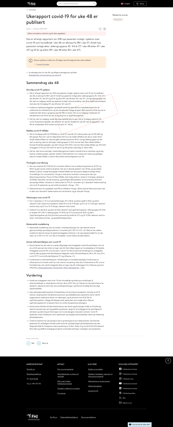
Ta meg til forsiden (42, 64)
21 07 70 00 (34, 379)
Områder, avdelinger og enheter (68, 388)
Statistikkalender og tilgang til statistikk (68, 375)
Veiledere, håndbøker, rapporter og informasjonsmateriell (100, 375)
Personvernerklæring (88, 417)
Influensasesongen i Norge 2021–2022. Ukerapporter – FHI (61, 267)
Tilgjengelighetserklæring (69, 417)
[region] (69, 62)
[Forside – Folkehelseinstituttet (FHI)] (31, 3)
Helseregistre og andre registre (99, 381)
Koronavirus (118, 19)
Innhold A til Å (93, 391)
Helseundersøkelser (95, 386)
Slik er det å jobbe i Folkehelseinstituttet (64, 382)
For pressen (61, 393)
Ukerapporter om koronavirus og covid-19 (45, 75)
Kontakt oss (31, 369)
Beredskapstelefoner (34, 374)
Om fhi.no (53, 417)
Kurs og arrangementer (65, 369)
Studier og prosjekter (95, 369)
